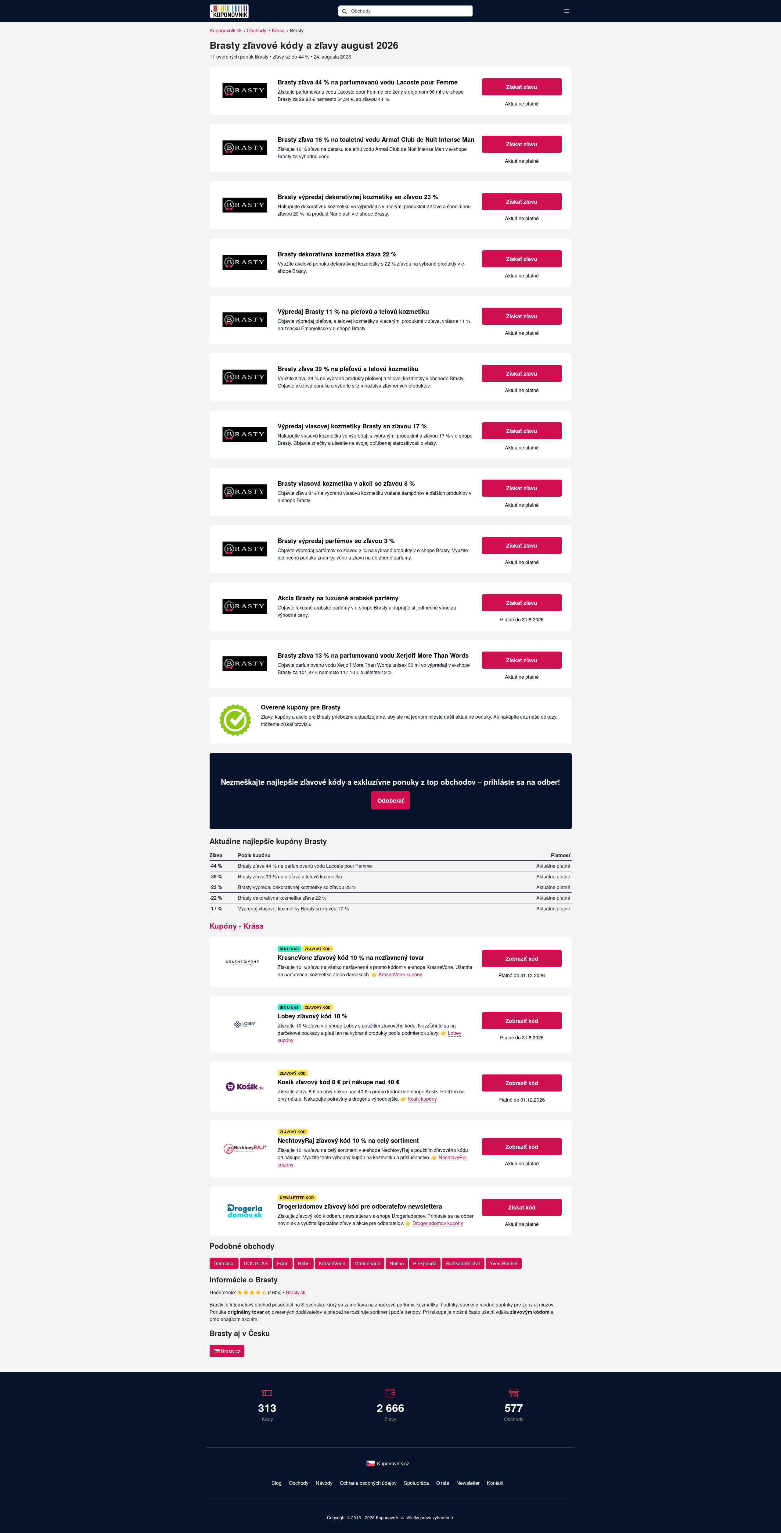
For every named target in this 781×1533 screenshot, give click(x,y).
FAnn (283, 1263)
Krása (278, 30)
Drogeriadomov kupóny (437, 1223)
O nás (442, 1482)
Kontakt (495, 1482)
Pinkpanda (425, 1263)
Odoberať (390, 800)
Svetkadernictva (463, 1263)
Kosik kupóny (422, 1098)
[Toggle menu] (567, 11)
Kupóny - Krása (236, 925)
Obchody (256, 30)
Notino (397, 1263)
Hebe (304, 1263)
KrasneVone (332, 1263)
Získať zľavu (521, 87)
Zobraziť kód (522, 959)
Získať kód (521, 1207)
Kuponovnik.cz (393, 1463)
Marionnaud (367, 1263)
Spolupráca (416, 1482)
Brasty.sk (295, 1292)
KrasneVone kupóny (400, 974)
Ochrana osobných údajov (368, 1482)
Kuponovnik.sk (226, 30)
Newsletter (468, 1482)
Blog (277, 1482)
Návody (324, 1482)
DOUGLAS (256, 1263)
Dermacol (224, 1263)
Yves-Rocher (504, 1263)
